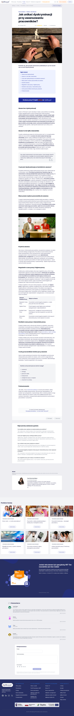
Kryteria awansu (25, 82)
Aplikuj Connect (63, 695)
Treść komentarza (20, 654)
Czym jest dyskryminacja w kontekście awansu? (33, 78)
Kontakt (62, 688)
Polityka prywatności (64, 690)
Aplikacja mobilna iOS (49, 697)
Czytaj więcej (12, 526)
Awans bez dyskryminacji (28, 74)
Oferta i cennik (34, 685)
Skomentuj (58, 418)
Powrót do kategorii (57, 5)
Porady (24, 1)
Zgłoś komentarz (63, 613)
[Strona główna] (5, 2)
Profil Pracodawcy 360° (36, 688)
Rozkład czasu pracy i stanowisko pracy (31, 86)
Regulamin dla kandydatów (21, 695)
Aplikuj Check (63, 692)
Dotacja (61, 697)
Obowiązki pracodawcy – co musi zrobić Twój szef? (37, 411)
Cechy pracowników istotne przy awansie (32, 88)
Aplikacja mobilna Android (50, 695)
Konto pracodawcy (35, 690)
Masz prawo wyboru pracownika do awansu (32, 80)
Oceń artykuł (19, 664)
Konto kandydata (62, 1)
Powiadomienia (19, 697)
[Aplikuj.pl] (7, 685)
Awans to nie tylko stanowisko (29, 76)
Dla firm (70, 1)
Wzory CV (47, 688)
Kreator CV (28, 1)
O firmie (61, 685)
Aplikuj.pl (13, 5)
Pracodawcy (19, 1)
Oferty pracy (13, 1)
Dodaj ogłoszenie (46, 1)
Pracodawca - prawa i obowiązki (27, 5)
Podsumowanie (25, 90)
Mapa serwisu (63, 699)
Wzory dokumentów (49, 690)
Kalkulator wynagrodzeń (36, 1)
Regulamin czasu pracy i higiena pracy (31, 84)
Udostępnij (50, 418)
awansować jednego (32, 389)
